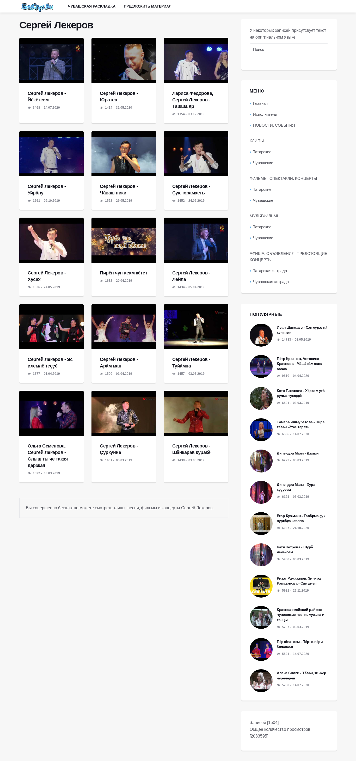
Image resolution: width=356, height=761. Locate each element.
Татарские (262, 152)
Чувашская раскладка (91, 6)
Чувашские (263, 163)
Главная (260, 103)
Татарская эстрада (270, 270)
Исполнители (265, 114)
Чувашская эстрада (271, 281)
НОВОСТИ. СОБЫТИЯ (274, 125)
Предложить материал (147, 6)
